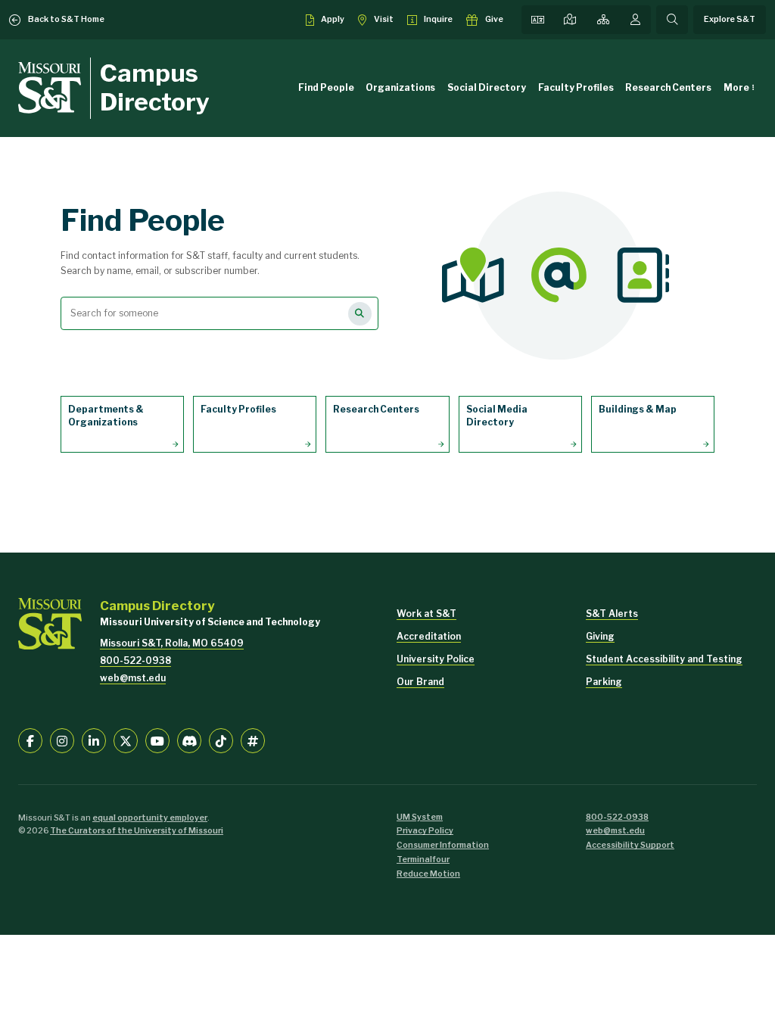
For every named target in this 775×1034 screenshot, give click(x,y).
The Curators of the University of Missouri (136, 831)
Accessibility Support (630, 845)
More (736, 87)
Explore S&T (729, 19)
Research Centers (668, 87)
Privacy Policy (425, 831)
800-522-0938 (135, 660)
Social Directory (486, 87)
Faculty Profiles (576, 87)
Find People (326, 87)
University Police (436, 659)
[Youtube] (157, 740)
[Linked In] (94, 740)
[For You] (635, 19)
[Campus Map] (570, 19)
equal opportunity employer (149, 818)
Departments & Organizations (106, 415)
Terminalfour (423, 859)
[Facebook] (30, 740)
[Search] (672, 19)
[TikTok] (221, 740)
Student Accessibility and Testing (664, 659)
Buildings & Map (638, 409)
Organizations (400, 87)
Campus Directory (155, 87)
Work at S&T (426, 613)
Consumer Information (443, 845)
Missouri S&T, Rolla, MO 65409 (172, 643)
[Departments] (603, 19)
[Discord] (189, 740)
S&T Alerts (612, 613)
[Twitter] (126, 740)
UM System (420, 817)
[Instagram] (62, 740)
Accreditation (429, 636)
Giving (600, 636)
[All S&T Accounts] (253, 740)
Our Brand (420, 681)
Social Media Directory (497, 415)
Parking (604, 681)
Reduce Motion (428, 874)
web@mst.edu (133, 678)
